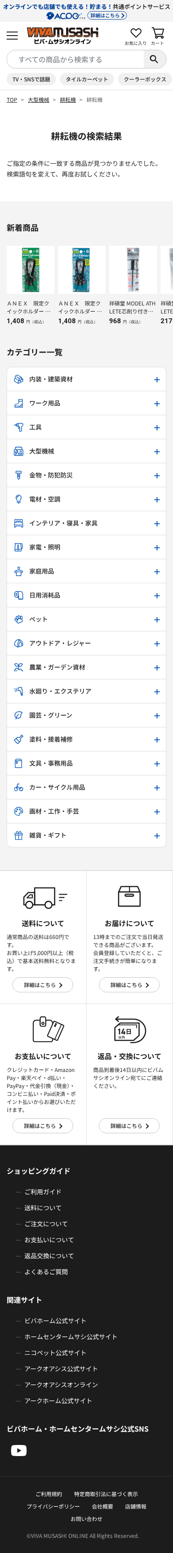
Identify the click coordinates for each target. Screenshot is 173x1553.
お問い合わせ (86, 1518)
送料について (43, 1207)
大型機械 (38, 99)
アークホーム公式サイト (58, 1400)
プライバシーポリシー (53, 1506)
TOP (12, 99)
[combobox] (75, 59)
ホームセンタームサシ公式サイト (71, 1336)
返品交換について (49, 1255)
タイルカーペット (87, 79)
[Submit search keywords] (155, 59)
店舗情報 (135, 1506)
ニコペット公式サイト (55, 1352)
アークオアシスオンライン (61, 1384)
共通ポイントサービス (86, 10)
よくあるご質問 (46, 1271)
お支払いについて (49, 1239)
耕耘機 (68, 99)
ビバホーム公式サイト (55, 1320)
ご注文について (46, 1223)
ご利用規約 (48, 1493)
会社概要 (102, 1506)
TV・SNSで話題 (31, 79)
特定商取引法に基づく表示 (106, 1493)
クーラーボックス (145, 79)
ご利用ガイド (43, 1191)
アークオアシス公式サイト (61, 1368)
